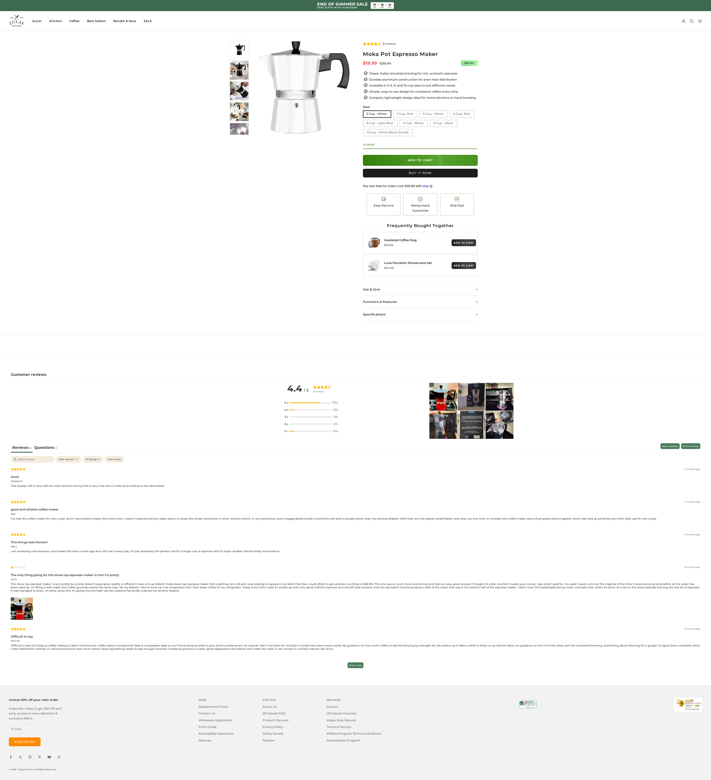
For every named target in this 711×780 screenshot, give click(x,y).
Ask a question (670, 446)
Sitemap (204, 740)
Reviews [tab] (21, 447)
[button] (311, 402)
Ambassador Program (343, 740)
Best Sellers (96, 21)
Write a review (691, 446)
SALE (148, 21)
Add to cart (420, 160)
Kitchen (55, 21)
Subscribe (24, 742)
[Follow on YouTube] (49, 757)
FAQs (202, 700)
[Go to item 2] (239, 70)
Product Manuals (275, 720)
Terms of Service (339, 727)
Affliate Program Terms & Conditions (354, 733)
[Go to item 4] (239, 111)
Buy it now (420, 173)
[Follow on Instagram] (30, 757)
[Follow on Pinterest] (39, 757)
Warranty (334, 700)
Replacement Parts (213, 707)
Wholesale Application (215, 720)
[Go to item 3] (239, 91)
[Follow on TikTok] (59, 757)
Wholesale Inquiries (341, 713)
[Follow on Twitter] (20, 757)
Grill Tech (269, 700)
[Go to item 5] (239, 132)
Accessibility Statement (216, 733)
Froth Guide (207, 727)
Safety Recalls (273, 733)
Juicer (37, 21)
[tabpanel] (355, 564)
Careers (332, 707)
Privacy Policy (273, 727)
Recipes (268, 740)
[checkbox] (114, 459)
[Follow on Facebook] (11, 757)
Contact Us (206, 713)
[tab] (45, 448)
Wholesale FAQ (274, 713)
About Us (270, 707)
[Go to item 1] (239, 49)
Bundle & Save (124, 21)
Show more (355, 665)
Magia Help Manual (341, 720)
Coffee (74, 21)
